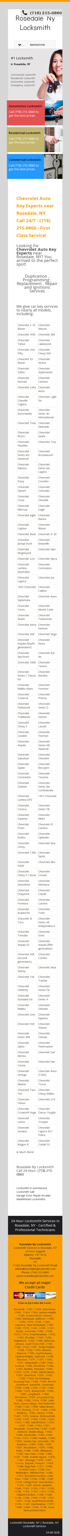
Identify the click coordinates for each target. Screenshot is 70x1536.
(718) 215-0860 (46, 13)
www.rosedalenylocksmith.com (35, 1276)
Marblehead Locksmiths (30, 1199)
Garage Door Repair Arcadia (33, 1195)
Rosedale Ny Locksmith (35, 22)
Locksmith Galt (25, 1191)
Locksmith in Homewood (31, 1188)
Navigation (37, 44)
